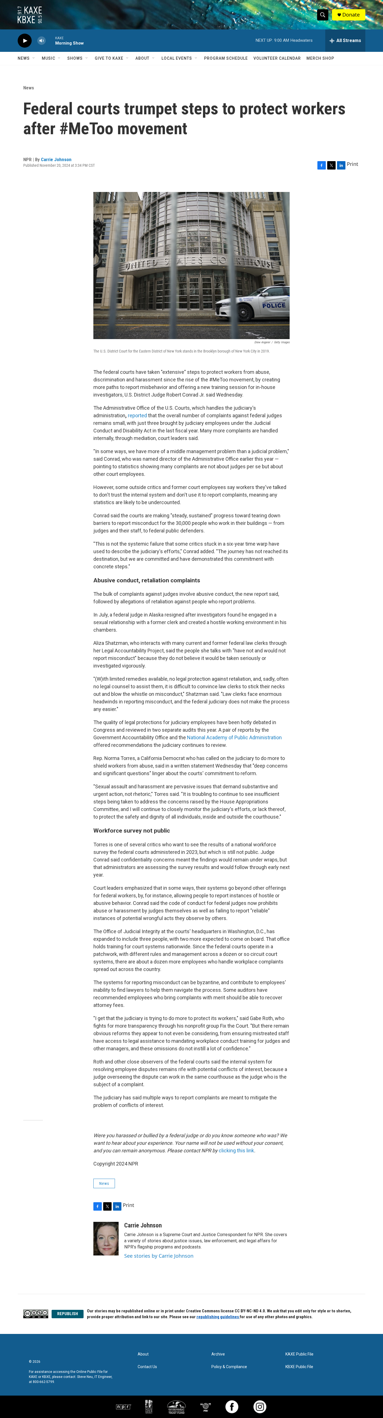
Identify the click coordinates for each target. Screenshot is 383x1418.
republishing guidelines (218, 1316)
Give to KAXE (109, 58)
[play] (24, 41)
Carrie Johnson (56, 159)
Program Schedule (226, 58)
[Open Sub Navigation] (34, 58)
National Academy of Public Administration (234, 737)
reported (137, 415)
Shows (75, 58)
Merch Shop (320, 58)
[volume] (41, 40)
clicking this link (236, 1150)
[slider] (50, 40)
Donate (351, 15)
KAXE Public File (299, 1354)
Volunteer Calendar (277, 58)
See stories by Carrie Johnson (158, 1255)
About (142, 58)
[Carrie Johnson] (106, 1238)
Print (352, 164)
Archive (218, 1354)
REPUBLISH (67, 1313)
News (24, 58)
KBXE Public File (299, 1367)
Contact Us (147, 1367)
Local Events (176, 58)
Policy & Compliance (229, 1367)
